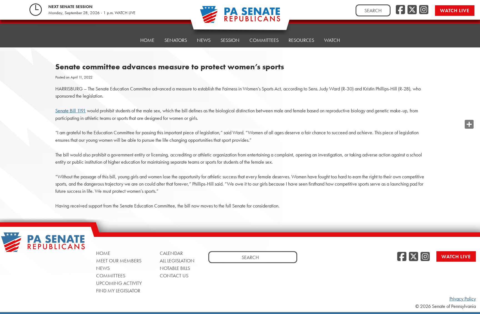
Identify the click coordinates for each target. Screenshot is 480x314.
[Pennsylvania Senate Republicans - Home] (240, 17)
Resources (301, 40)
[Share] (469, 124)
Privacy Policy (462, 299)
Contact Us (174, 275)
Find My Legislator (118, 290)
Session (230, 40)
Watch (332, 40)
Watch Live (454, 10)
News (204, 40)
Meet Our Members (118, 260)
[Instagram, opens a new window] (423, 10)
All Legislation (177, 260)
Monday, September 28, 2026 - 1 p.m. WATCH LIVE (91, 13)
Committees (264, 40)
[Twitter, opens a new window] (412, 10)
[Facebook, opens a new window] (400, 10)
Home (147, 40)
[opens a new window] (469, 113)
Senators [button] (175, 40)
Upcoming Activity (119, 283)
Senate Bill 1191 (70, 111)
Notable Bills (175, 268)
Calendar (171, 253)
